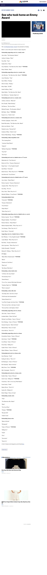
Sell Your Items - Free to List (16, 457)
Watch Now (42, 1)
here (23, 444)
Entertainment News (8, 10)
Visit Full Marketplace (26, 457)
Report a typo (4, 449)
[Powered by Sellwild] (28, 524)
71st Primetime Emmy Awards (10, 46)
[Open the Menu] (2, 1)
